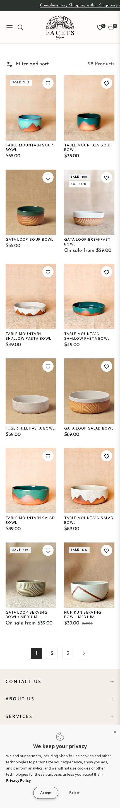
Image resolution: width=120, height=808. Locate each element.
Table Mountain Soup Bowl (30, 147)
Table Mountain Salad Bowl (30, 520)
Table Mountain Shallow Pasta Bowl (28, 336)
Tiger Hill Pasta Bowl (30, 428)
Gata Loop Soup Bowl (30, 239)
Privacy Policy (18, 780)
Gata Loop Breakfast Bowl (87, 242)
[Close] (115, 730)
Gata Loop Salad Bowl (89, 428)
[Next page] (83, 653)
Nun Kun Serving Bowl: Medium (83, 614)
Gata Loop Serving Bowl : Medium (26, 614)
